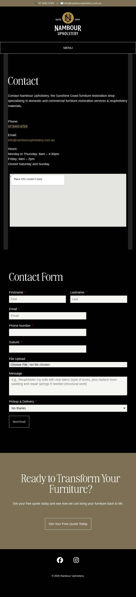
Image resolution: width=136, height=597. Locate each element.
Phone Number (20, 325)
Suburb (14, 342)
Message (15, 373)
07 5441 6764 (17, 126)
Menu (68, 48)
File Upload (17, 359)
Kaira (72, 587)
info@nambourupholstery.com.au (31, 140)
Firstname (16, 292)
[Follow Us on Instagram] (76, 561)
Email (13, 309)
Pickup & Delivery (22, 401)
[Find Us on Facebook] (60, 561)
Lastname (77, 292)
